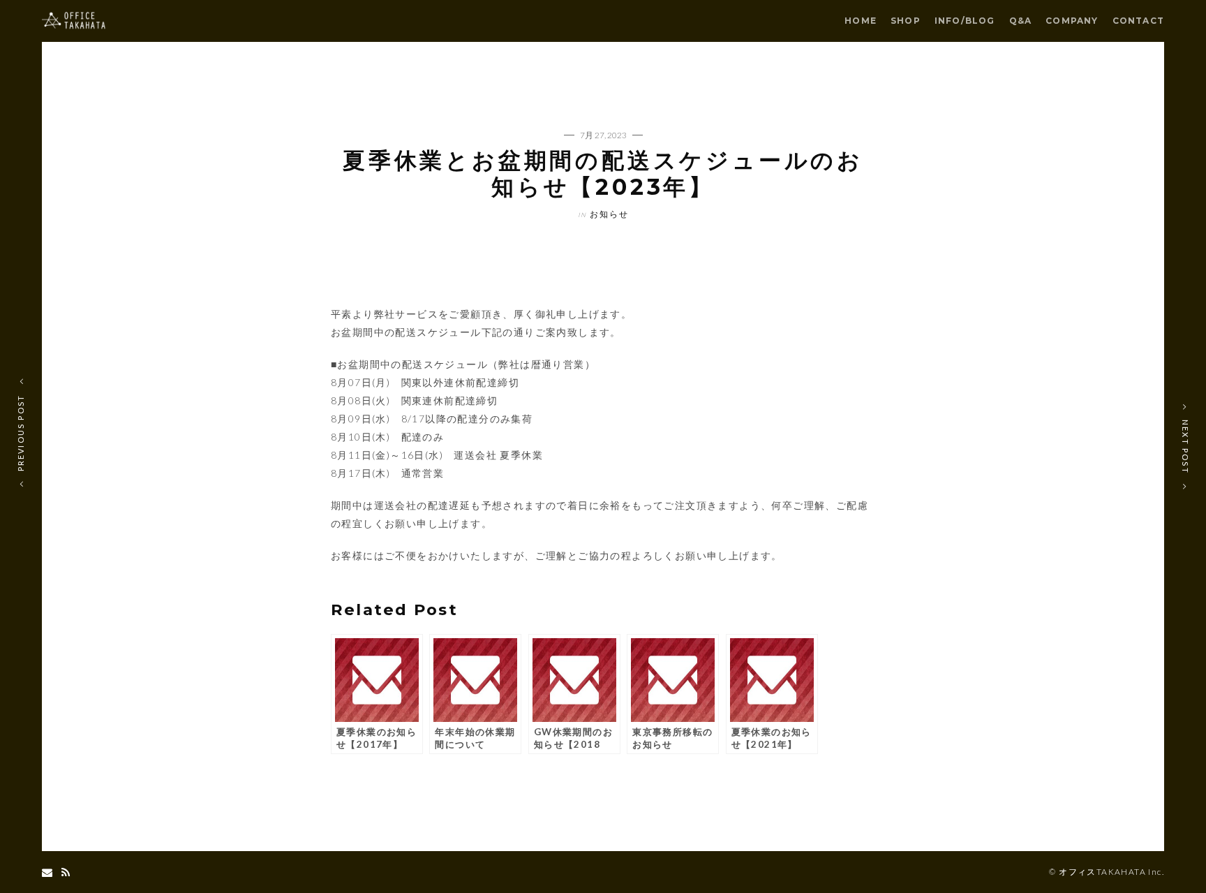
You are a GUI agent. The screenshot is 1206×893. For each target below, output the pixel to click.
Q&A (1020, 20)
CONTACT (1138, 20)
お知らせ (609, 214)
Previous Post (20, 432)
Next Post (1185, 446)
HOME (860, 20)
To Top (603, 872)
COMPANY (1071, 20)
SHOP (906, 20)
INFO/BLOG (965, 20)
